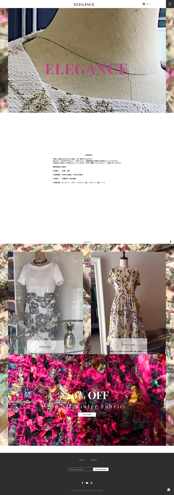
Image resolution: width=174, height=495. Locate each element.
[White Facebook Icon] (82, 483)
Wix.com (100, 490)
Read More (87, 242)
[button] (170, 4)
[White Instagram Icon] (91, 483)
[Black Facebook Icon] (170, 241)
